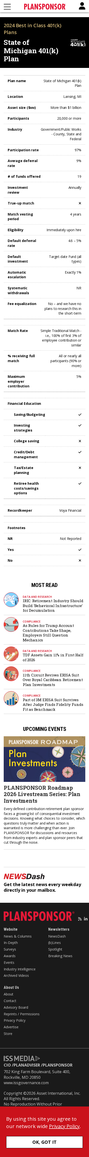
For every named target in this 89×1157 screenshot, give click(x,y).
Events (9, 962)
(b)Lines (54, 942)
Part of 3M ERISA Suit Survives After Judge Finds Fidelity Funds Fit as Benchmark (53, 704)
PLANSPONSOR (57, 1065)
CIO (7, 1065)
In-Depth (11, 942)
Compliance (32, 621)
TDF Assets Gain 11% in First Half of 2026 (53, 657)
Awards (10, 956)
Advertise (11, 1027)
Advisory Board (16, 1007)
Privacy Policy (14, 1020)
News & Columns (18, 936)
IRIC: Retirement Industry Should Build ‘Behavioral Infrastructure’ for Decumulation (53, 605)
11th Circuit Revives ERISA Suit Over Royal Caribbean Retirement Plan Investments (53, 680)
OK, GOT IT (44, 1142)
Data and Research (37, 596)
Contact (10, 1000)
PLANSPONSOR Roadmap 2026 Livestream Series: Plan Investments (42, 794)
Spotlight (55, 949)
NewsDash (57, 936)
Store (8, 1033)
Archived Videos (16, 975)
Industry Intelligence (20, 969)
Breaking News (60, 956)
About (8, 994)
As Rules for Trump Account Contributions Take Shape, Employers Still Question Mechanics (48, 632)
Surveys (10, 949)
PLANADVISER (27, 1065)
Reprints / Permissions (22, 1014)
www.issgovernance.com (26, 1082)
